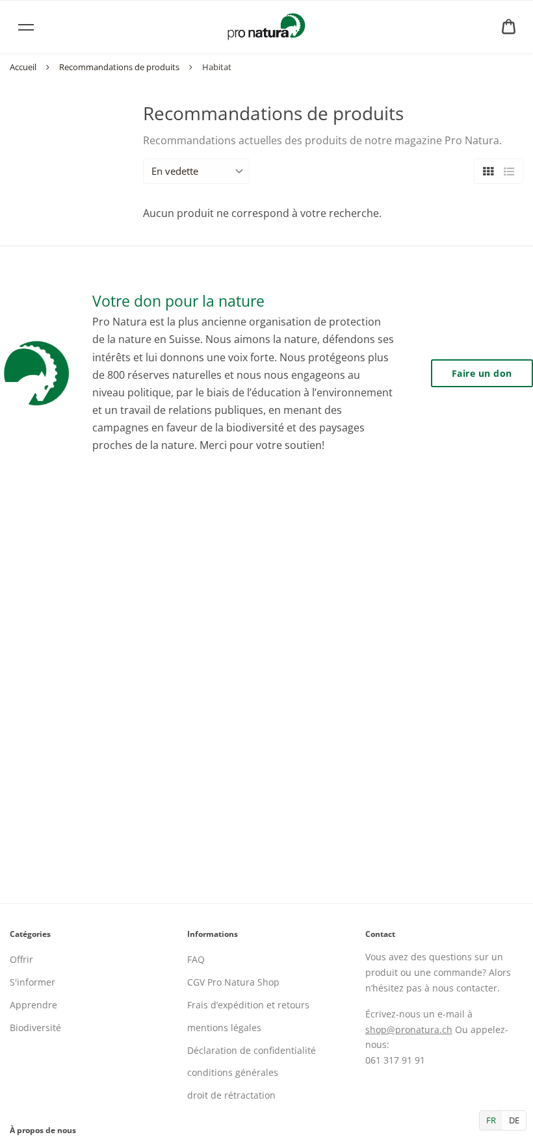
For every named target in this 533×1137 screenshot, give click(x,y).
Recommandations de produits (119, 67)
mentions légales (224, 1027)
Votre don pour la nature (178, 300)
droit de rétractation (231, 1095)
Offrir (21, 959)
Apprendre (33, 1005)
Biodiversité (35, 1027)
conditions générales (232, 1072)
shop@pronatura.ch (408, 1029)
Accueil (23, 67)
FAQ (196, 959)
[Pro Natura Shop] (267, 26)
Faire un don (482, 373)
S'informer (32, 982)
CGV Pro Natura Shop (233, 982)
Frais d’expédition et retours (248, 1005)
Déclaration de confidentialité (251, 1050)
